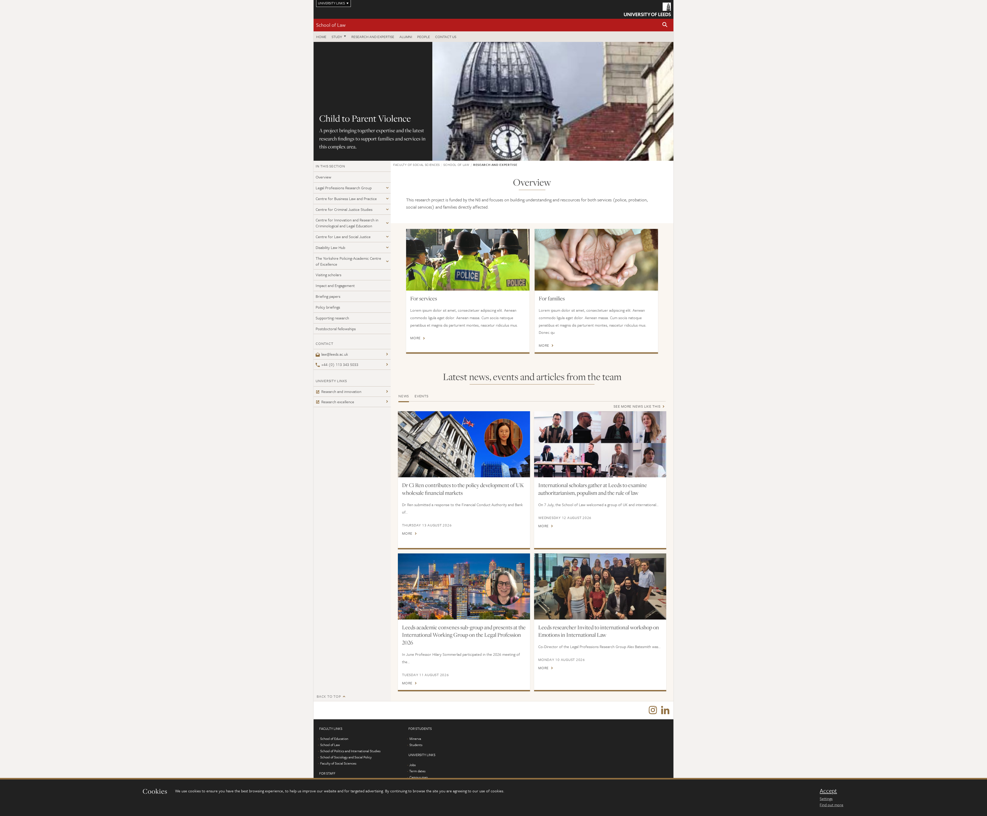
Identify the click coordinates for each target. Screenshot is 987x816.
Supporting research (332, 318)
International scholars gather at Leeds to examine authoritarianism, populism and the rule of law (592, 489)
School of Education (334, 738)
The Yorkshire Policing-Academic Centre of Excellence (348, 261)
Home (321, 36)
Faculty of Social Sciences (416, 164)
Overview (323, 177)
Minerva (415, 738)
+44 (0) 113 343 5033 (339, 364)
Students (415, 744)
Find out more (831, 805)
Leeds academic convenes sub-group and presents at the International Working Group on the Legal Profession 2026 (464, 635)
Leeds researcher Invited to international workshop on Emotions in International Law (598, 631)
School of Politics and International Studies (350, 751)
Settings (826, 798)
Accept (828, 791)
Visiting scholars (328, 274)
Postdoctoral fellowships (336, 328)
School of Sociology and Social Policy (346, 757)
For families (552, 298)
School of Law (330, 24)
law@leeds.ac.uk (334, 354)
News (403, 396)
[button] (665, 25)
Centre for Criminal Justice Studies (344, 209)
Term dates (417, 771)
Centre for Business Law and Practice (346, 198)
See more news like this (637, 406)
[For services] (467, 260)
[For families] (596, 260)
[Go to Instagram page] (653, 710)
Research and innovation (341, 391)
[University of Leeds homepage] (647, 9)
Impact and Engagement (335, 285)
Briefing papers (328, 296)
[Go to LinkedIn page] (665, 710)
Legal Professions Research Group (344, 188)
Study (337, 36)
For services (423, 298)
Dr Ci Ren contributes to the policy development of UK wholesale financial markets (463, 489)
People (423, 36)
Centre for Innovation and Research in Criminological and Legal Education (347, 223)
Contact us (445, 36)
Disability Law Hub (330, 247)
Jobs (412, 764)
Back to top (329, 696)
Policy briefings (328, 307)
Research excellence (337, 402)
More (415, 338)
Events (421, 396)
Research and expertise (372, 36)
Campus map (418, 777)
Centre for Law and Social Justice (343, 236)
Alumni (405, 36)
